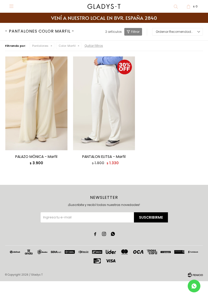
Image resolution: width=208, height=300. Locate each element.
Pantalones (40, 46)
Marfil (67, 46)
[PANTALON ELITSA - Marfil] (104, 103)
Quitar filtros (93, 45)
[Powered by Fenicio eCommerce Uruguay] (195, 275)
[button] (175, 6)
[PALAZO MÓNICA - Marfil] (36, 103)
